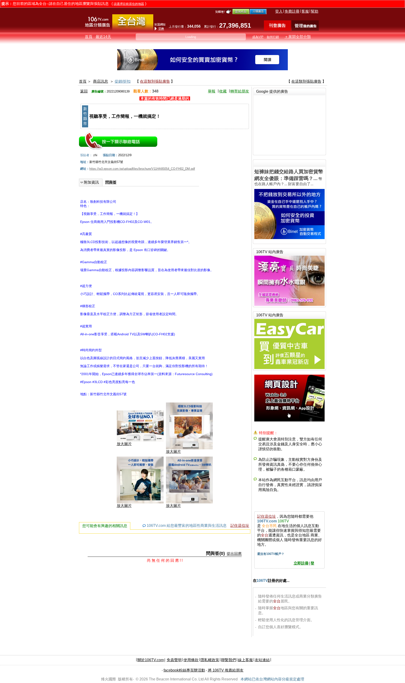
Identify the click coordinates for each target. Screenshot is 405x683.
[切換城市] (132, 29)
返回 (84, 91)
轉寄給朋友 (239, 91)
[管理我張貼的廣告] (305, 29)
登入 (279, 11)
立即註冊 (301, 563)
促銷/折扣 (123, 81)
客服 (305, 11)
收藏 (223, 91)
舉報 (211, 91)
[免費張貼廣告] (277, 29)
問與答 (110, 182)
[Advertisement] (289, 124)
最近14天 (103, 37)
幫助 (314, 11)
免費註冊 (292, 11)
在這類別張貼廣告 (155, 81)
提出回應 (234, 554)
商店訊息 (100, 81)
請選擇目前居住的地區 (129, 4)
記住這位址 (239, 526)
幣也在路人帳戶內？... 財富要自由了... (288, 177)
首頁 (88, 37)
